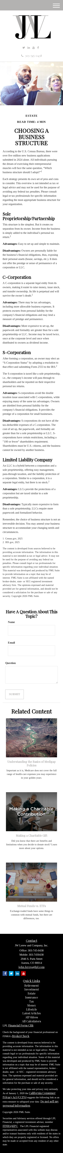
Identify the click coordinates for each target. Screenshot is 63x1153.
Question (10, 663)
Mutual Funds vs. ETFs (31, 906)
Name (11, 622)
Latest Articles (31, 1013)
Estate (32, 993)
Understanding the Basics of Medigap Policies (31, 763)
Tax (31, 1001)
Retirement (31, 985)
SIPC (15, 1126)
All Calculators (31, 1021)
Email (11, 642)
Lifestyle (31, 1009)
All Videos (31, 1017)
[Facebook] (38, 48)
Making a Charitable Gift (31, 835)
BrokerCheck (20, 1036)
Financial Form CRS (20, 1025)
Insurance (31, 997)
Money (31, 1005)
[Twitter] (23, 48)
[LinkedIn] (28, 48)
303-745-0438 (33, 55)
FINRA (7, 1126)
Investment (31, 989)
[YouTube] (33, 48)
